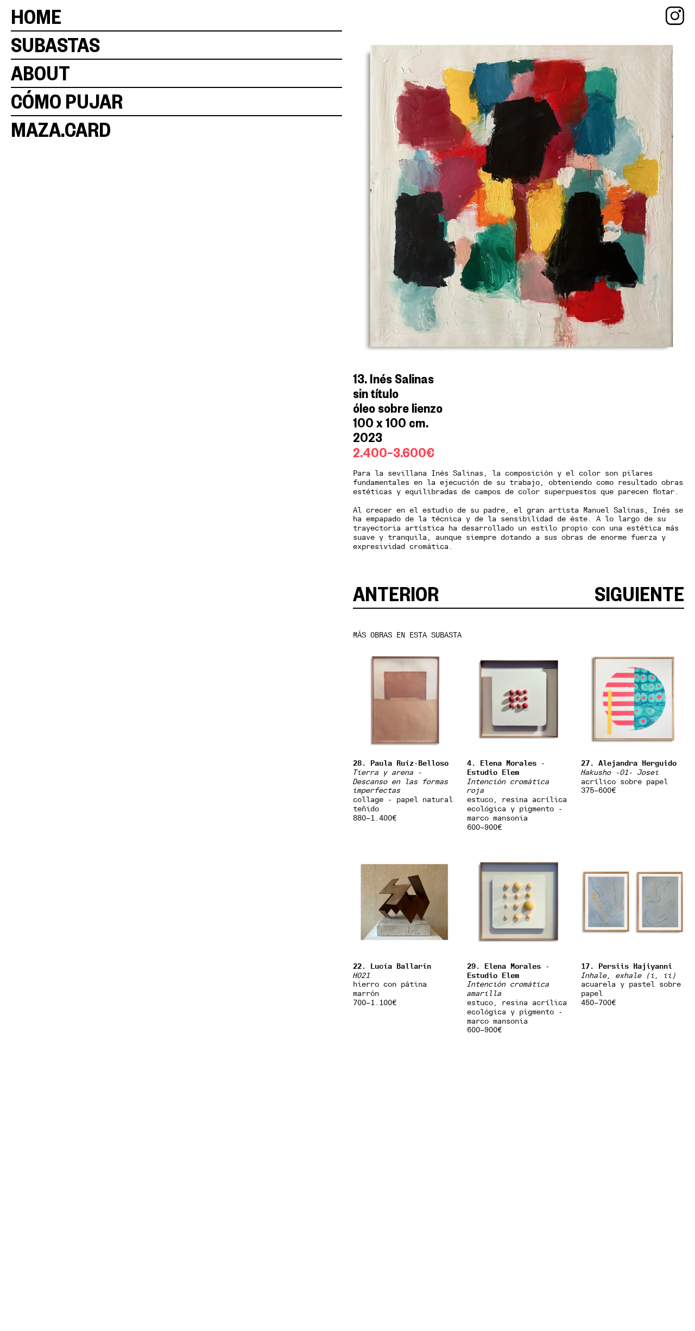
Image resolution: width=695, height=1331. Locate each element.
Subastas (55, 44)
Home (36, 16)
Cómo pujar (67, 101)
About (40, 73)
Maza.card (61, 129)
